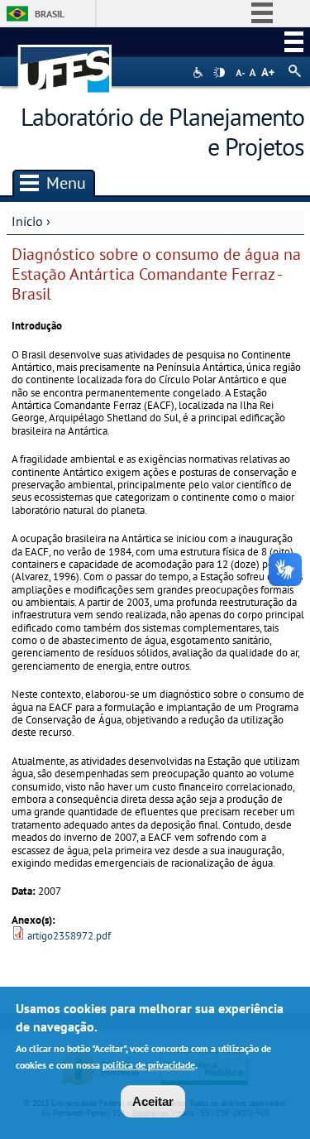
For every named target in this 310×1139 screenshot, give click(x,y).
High (219, 73)
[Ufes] (65, 61)
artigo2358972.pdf (69, 936)
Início (27, 221)
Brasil (49, 13)
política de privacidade (149, 1065)
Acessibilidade (199, 72)
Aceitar (153, 1101)
